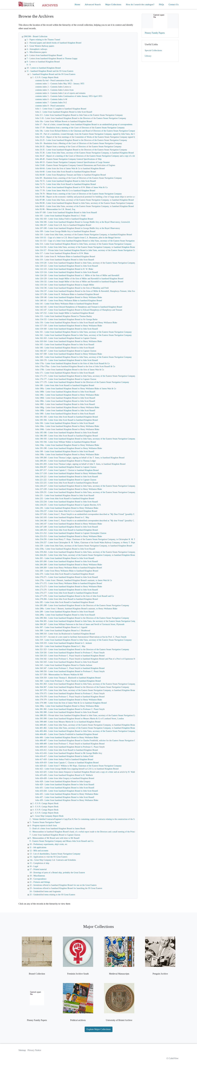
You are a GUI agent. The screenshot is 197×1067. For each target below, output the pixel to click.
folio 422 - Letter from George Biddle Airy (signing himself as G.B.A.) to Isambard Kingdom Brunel (77, 769)
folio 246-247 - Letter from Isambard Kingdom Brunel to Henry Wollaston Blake (68, 524)
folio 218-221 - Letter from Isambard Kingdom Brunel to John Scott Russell (66, 476)
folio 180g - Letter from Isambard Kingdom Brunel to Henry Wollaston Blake (67, 407)
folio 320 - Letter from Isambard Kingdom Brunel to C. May (60, 646)
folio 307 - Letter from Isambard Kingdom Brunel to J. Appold (61, 627)
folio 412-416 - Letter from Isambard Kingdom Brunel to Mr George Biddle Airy (68, 753)
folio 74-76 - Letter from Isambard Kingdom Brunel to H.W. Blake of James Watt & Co (71, 187)
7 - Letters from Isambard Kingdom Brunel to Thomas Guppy (52, 58)
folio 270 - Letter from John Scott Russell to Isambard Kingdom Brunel (64, 574)
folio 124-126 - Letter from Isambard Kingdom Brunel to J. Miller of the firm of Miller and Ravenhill (77, 275)
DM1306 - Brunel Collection (35, 36)
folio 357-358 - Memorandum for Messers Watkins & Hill (59, 674)
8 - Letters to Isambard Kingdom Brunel (43, 62)
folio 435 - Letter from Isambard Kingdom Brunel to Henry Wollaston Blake (66, 794)
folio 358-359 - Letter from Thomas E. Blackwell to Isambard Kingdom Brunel (68, 678)
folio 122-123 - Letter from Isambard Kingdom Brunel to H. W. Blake (64, 269)
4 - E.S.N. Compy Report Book (45, 810)
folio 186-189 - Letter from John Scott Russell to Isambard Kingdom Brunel (66, 436)
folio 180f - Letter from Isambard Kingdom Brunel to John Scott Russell (65, 404)
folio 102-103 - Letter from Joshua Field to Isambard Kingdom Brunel (64, 219)
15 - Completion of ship (39, 863)
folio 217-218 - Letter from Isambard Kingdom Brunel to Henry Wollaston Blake (68, 473)
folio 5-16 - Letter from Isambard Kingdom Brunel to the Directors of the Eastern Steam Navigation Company (80, 118)
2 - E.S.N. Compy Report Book (45, 803)
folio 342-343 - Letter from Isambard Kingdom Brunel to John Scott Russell (66, 662)
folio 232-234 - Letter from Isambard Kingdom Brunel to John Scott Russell (66, 502)
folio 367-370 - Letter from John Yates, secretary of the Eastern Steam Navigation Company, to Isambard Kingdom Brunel (85, 690)
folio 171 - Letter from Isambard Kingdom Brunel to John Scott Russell (64, 373)
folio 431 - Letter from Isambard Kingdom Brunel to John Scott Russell (64, 788)
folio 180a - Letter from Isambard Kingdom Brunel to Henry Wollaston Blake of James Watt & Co (75, 388)
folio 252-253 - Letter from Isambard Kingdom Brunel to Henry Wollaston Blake (68, 536)
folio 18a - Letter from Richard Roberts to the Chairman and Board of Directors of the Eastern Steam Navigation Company (85, 131)
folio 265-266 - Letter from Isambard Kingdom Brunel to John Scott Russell (66, 561)
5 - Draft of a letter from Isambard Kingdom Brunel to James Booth (57, 828)
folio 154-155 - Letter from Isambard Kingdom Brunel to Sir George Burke (66, 319)
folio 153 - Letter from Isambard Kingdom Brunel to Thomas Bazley (63, 316)
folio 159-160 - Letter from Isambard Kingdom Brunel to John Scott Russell (66, 329)
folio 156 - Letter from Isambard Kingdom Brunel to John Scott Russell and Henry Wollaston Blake (76, 323)
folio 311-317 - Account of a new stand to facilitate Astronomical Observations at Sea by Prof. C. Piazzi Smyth (80, 637)
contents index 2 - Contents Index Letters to (53, 87)
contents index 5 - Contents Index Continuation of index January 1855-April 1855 (68, 96)
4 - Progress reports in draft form (43, 825)
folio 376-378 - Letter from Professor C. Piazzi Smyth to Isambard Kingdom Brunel (70, 697)
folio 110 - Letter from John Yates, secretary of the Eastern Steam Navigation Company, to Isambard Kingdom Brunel (83, 234)
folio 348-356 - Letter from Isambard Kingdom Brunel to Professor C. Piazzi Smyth (70, 671)
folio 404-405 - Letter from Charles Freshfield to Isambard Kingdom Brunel (66, 734)
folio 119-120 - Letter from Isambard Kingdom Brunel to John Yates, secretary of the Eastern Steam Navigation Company (85, 263)
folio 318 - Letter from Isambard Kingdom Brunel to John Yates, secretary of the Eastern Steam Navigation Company (83, 640)
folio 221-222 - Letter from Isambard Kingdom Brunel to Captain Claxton (65, 480)
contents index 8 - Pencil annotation (50, 106)
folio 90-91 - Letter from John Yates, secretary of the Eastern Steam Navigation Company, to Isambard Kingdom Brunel (84, 206)
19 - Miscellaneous (37, 876)
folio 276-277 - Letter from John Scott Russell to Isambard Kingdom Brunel (66, 593)
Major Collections (113, 4)
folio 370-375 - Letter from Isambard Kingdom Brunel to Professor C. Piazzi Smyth (70, 693)
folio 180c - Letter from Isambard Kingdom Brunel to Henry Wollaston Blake (67, 395)
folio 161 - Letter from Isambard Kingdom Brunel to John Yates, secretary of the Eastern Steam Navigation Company (83, 332)
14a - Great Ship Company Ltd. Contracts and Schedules (53, 860)
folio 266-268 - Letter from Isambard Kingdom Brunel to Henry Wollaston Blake (68, 565)
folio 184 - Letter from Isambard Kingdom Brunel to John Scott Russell (64, 423)
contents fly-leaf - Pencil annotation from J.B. (54, 80)
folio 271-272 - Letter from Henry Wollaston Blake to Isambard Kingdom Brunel (68, 583)
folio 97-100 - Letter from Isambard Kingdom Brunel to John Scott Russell (66, 212)
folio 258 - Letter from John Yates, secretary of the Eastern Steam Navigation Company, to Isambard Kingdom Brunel (83, 546)
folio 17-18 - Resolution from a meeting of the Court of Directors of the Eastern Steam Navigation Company (80, 128)
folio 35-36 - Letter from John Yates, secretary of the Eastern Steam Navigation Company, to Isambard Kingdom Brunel (84, 153)
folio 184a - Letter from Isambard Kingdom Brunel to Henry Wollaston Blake (67, 426)
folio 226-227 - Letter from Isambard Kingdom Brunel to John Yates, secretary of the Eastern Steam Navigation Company (85, 486)
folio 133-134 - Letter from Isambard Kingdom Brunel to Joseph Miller (64, 285)
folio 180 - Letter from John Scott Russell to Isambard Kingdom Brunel (64, 385)
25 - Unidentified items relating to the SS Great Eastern (52, 895)
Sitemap (22, 1050)
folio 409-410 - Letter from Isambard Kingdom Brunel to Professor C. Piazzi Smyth (70, 747)
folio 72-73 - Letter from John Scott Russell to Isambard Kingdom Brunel (65, 184)
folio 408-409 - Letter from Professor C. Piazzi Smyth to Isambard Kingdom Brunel (70, 744)
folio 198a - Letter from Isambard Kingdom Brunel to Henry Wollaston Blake (67, 454)
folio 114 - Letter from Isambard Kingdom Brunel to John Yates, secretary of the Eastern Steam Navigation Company (83, 244)
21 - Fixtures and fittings (40, 882)
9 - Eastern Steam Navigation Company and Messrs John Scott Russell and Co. (62, 841)
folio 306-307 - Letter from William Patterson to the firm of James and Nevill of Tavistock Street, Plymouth (79, 624)
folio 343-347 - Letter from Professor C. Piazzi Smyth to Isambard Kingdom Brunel (70, 668)
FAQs (161, 4)
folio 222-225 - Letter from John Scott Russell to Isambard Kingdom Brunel (66, 483)
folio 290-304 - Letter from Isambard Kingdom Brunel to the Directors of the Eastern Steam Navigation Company (82, 618)
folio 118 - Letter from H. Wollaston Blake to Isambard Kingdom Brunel (65, 256)
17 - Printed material (38, 869)
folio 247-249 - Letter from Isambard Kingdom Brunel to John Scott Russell (66, 527)
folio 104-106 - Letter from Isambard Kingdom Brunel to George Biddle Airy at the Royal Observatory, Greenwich (82, 222)
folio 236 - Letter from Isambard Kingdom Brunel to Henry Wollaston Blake (66, 508)
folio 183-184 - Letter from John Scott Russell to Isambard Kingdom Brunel (66, 420)
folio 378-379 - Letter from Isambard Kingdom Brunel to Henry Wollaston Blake (68, 700)
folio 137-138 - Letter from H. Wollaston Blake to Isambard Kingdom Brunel (67, 294)
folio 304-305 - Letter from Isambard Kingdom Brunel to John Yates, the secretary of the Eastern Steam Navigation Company (86, 621)
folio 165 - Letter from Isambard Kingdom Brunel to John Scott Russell (64, 344)
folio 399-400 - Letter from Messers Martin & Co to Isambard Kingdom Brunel (68, 722)
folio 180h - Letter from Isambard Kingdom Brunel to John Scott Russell (65, 410)
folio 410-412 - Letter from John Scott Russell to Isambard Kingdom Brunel (66, 750)
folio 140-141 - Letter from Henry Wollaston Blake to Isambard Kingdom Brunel (68, 300)
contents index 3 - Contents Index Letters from (54, 90)
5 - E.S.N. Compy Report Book (45, 813)
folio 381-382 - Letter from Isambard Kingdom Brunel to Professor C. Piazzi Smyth (70, 709)
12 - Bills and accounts (39, 851)
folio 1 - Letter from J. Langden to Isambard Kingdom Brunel (60, 109)
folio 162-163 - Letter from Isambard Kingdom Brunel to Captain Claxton (65, 338)
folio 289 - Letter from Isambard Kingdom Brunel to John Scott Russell (64, 612)
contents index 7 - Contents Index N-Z (51, 102)
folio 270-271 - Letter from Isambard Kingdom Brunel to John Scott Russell (66, 577)
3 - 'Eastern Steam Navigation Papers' (45, 822)
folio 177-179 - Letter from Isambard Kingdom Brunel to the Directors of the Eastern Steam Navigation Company (82, 382)
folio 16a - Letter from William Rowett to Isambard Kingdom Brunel (63, 121)
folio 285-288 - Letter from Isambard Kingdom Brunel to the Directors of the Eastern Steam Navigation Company (82, 605)
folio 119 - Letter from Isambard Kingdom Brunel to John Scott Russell (64, 260)
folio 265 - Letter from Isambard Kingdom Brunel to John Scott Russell (64, 558)
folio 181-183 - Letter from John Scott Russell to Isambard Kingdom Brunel (66, 417)
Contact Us (174, 4)
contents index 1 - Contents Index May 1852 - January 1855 (59, 84)
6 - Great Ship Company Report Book (47, 816)
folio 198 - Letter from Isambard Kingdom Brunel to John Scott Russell (64, 451)
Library (148, 56)
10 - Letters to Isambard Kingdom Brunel (44, 68)
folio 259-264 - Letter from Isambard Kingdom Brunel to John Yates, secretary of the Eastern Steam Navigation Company (85, 552)
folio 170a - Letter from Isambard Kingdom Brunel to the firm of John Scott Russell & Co (72, 363)
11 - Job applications (38, 847)
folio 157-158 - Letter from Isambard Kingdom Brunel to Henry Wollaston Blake (68, 326)
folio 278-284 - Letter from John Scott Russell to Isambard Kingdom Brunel (66, 599)
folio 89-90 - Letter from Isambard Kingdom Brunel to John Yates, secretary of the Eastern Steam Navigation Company (84, 203)
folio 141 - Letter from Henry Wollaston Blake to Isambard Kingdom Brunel (66, 304)
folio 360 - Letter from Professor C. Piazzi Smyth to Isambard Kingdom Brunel (68, 681)
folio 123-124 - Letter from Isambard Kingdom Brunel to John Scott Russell (66, 272)
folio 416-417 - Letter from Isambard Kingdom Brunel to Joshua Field (64, 756)
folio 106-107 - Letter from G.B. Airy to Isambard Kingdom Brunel (63, 225)
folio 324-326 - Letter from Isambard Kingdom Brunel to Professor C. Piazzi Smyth (70, 653)
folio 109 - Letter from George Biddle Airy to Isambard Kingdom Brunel (65, 231)
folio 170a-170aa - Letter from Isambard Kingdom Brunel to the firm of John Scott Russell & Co (75, 366)
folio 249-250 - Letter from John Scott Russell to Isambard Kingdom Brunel (66, 530)
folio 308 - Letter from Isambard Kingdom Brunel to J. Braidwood (62, 630)
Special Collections (153, 50)
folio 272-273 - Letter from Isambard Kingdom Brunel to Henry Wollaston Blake (68, 586)
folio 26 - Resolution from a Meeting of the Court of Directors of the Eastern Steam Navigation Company (78, 143)
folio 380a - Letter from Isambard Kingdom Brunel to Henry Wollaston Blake (67, 706)
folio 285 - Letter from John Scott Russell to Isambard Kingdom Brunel (64, 602)
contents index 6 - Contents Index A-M (51, 99)
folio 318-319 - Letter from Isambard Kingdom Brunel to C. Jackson (63, 643)
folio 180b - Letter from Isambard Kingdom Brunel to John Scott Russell (65, 392)
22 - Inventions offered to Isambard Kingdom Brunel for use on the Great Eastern (63, 885)
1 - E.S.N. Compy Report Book (45, 77)
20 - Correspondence (38, 879)
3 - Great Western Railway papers (40, 46)
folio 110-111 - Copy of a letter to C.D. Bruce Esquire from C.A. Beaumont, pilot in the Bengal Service (77, 238)
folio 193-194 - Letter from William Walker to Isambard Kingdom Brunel (65, 442)
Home (77, 4)
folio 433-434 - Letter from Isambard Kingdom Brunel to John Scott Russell (66, 791)
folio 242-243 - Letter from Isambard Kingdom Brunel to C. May (62, 517)
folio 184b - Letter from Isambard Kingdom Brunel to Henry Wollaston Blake (67, 429)
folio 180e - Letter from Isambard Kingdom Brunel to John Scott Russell (65, 401)
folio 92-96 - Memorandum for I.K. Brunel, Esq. (55, 209)
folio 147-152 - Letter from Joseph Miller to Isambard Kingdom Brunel (64, 313)
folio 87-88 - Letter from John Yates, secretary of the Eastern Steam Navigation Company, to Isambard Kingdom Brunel (84, 200)
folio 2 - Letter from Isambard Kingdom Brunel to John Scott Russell (63, 112)
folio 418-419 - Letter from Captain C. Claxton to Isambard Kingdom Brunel (67, 763)
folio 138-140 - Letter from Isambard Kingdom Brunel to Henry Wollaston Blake (68, 297)
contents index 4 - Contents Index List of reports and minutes (60, 93)
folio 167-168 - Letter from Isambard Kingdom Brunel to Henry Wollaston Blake (68, 354)
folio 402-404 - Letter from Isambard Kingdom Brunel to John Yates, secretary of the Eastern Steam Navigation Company (85, 731)
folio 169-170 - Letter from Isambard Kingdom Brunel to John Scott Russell (66, 360)
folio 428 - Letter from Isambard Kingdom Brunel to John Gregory (62, 781)
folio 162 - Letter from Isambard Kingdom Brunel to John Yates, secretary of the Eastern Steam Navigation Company (83, 335)
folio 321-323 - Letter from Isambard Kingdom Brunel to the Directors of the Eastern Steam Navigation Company (82, 649)
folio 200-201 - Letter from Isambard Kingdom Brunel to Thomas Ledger (65, 461)
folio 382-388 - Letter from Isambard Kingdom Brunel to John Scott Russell (66, 712)
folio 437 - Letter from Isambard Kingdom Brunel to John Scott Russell (64, 797)
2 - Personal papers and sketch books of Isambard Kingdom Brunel (54, 43)
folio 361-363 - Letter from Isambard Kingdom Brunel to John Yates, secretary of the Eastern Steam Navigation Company (85, 684)
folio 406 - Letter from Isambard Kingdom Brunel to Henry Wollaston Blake (66, 737)
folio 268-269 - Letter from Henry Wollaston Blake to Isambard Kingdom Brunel (68, 568)
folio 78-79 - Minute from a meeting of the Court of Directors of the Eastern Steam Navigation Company (78, 194)
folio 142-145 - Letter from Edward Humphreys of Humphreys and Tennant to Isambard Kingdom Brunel (78, 307)
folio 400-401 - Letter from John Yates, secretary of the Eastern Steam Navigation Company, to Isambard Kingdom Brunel (85, 725)
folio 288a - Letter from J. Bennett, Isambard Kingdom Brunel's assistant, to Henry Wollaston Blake (76, 609)
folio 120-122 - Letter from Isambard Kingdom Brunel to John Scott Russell (66, 266)
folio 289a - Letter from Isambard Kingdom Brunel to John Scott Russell (65, 615)
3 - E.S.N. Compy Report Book (45, 807)
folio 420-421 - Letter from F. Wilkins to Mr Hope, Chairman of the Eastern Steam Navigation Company (78, 766)
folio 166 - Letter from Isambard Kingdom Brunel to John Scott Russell (64, 348)
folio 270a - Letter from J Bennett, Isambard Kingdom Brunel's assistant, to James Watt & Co (73, 580)
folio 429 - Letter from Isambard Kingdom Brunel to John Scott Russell (64, 784)
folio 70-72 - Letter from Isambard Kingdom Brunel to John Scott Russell (65, 181)
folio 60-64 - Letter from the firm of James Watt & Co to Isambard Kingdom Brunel (70, 168)
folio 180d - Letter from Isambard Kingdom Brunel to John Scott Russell (65, 398)
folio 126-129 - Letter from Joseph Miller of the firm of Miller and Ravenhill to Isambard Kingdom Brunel (79, 279)
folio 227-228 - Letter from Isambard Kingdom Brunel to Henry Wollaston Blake (68, 489)
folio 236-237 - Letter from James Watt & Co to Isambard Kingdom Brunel (66, 511)
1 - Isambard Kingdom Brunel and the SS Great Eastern (52, 74)
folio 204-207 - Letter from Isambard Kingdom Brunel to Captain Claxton (65, 467)
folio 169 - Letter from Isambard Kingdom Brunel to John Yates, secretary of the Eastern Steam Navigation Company (83, 357)
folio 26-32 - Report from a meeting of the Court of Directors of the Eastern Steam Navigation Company (78, 146)
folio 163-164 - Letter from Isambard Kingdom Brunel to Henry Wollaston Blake (68, 341)
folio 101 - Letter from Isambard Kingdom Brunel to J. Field (60, 216)
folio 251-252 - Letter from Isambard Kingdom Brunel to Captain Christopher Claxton (70, 533)
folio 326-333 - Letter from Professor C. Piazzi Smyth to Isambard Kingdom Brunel (70, 656)
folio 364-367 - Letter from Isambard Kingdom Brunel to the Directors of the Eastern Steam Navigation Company (82, 687)
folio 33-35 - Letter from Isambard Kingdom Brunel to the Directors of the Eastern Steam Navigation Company (81, 150)
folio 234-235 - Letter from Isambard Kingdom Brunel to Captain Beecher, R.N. (68, 505)
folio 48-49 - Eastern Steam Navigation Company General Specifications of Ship (68, 159)
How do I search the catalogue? (140, 4)
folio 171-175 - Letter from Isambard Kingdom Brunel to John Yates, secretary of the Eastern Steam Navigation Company (85, 376)
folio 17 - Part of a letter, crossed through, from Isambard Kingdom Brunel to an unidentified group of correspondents (83, 124)
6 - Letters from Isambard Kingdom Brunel (44, 55)
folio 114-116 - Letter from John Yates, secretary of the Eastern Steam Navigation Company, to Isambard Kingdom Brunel (85, 247)
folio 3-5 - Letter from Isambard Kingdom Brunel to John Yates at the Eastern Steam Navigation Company (79, 115)
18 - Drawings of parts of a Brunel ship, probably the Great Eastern (57, 872)
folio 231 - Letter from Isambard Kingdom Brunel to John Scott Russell (64, 495)
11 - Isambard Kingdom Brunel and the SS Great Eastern (50, 71)
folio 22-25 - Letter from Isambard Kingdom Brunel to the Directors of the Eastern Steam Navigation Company (81, 140)
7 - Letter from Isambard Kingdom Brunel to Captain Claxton (55, 835)
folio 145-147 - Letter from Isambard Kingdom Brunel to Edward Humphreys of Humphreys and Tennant (78, 310)
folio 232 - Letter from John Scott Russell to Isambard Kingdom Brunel (64, 498)
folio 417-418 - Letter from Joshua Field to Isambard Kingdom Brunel (64, 759)
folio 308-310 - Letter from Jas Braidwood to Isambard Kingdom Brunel (65, 634)
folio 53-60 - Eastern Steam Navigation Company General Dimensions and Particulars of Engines (75, 165)
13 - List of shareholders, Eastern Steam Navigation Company (55, 854)
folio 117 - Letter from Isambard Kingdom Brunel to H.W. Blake (62, 253)
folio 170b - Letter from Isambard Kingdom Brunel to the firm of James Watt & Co (69, 370)
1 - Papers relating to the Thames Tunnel (43, 40)
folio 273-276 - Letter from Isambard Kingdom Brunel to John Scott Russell (66, 590)
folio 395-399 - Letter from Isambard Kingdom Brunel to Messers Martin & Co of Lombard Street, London (79, 718)
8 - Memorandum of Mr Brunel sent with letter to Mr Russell (54, 838)
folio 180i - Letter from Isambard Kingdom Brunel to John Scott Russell (65, 414)
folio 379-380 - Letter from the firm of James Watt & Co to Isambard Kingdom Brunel (71, 703)
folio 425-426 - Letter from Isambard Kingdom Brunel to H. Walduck (64, 775)
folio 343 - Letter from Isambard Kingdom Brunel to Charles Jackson (63, 665)
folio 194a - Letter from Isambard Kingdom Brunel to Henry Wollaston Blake (67, 445)
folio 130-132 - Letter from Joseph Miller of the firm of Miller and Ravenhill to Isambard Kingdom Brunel (79, 282)
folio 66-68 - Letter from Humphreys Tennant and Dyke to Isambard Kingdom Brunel (70, 175)
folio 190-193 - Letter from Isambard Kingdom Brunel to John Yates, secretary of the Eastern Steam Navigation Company (85, 439)
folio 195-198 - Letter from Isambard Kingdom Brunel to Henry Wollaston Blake (68, 448)
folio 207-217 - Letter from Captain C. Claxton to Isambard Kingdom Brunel (67, 470)
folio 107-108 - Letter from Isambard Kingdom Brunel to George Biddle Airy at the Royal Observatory (77, 228)
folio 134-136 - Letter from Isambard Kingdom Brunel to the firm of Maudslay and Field (72, 288)
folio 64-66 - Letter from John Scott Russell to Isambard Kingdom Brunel (65, 172)
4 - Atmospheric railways (37, 49)
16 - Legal (34, 866)
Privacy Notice (34, 1050)
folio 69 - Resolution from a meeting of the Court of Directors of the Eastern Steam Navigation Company (78, 178)
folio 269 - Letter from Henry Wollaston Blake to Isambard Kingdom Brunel (66, 571)
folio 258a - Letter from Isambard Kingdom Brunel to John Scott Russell (65, 549)
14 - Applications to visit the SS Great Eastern (48, 857)
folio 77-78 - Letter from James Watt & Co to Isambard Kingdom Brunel (65, 190)
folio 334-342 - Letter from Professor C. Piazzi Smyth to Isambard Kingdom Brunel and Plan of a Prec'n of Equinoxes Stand (86, 659)
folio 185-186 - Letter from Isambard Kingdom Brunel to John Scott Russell (66, 432)
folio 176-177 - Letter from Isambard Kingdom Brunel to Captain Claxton (65, 379)
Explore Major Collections (99, 1029)
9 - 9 (29, 65)
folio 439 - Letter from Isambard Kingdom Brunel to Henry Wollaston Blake (66, 800)
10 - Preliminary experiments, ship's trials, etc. (49, 844)
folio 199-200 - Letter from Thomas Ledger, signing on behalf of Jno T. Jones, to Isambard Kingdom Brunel (79, 458)
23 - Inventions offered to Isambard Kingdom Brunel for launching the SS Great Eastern (66, 888)
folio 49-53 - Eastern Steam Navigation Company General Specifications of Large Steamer (72, 162)
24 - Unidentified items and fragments (45, 891)
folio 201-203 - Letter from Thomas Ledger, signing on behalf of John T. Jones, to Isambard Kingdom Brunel (80, 464)
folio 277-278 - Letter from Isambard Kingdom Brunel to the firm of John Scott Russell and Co (74, 596)
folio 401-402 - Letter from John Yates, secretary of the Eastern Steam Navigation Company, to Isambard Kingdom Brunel (85, 728)
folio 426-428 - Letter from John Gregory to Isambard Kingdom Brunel (64, 778)
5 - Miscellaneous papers (37, 52)
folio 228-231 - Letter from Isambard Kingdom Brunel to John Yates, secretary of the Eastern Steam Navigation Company (85, 492)
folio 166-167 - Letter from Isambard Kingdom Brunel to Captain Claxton (65, 351)
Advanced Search (93, 4)
